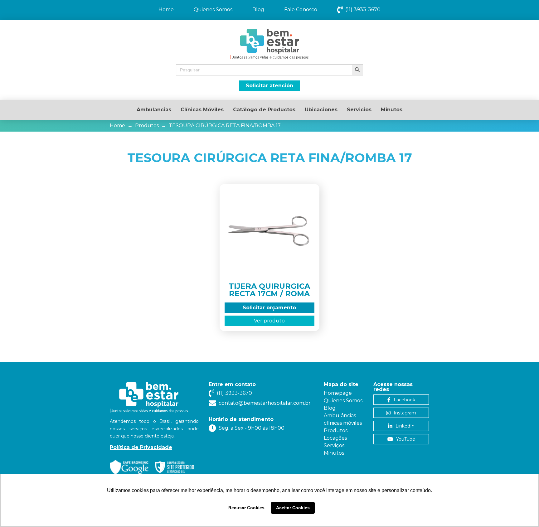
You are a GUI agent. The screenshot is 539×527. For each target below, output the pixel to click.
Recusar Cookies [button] (246, 507)
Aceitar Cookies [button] (293, 507)
